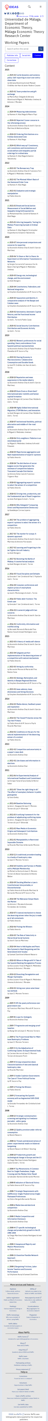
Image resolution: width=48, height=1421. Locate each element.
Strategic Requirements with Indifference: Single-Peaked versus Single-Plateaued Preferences (24, 1193)
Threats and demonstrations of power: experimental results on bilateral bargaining (24, 1143)
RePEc (19, 1414)
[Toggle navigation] (29, 7)
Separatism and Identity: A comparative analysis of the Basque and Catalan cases (23, 300)
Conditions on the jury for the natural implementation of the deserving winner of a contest (23, 734)
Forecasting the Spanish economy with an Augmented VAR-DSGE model (23, 1098)
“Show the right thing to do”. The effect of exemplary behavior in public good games (24, 792)
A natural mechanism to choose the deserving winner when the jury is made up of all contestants (24, 915)
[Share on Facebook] (13, 13)
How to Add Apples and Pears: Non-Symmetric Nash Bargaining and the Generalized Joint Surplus (23, 949)
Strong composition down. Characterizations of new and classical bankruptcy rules (22, 1064)
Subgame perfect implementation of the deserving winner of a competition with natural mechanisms (24, 655)
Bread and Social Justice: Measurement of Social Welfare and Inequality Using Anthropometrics (21, 208)
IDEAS (11, 1414)
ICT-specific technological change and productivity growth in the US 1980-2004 (23, 1230)
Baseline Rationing (23, 803)
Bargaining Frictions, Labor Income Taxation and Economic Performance (22, 1269)
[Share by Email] (21, 13)
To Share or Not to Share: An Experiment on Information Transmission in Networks (24, 259)
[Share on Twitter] (11, 13)
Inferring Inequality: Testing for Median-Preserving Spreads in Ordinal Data (24, 224)
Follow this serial (23, 16)
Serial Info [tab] (26, 55)
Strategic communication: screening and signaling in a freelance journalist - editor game (22, 1118)
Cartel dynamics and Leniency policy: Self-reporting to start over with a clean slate (23, 77)
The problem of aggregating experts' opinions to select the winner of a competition (24, 522)
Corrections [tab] (11, 60)
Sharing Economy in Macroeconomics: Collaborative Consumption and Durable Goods (20, 359)
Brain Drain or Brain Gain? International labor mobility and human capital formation (23, 393)
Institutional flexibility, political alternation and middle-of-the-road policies (24, 424)
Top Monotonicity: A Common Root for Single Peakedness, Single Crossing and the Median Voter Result (23, 1171)
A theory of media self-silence (28, 642)
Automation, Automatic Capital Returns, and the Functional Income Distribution (24, 314)
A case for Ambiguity (23, 1017)
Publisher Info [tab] (12, 55)
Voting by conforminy (24, 667)
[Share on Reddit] (16, 13)
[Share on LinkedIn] (18, 13)
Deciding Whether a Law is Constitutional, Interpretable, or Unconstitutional (22, 885)
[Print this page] (23, 13)
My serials (35, 16)
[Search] (40, 49)
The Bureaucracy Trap (25, 168)
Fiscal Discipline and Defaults (28, 574)
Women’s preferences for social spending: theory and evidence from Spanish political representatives (24, 343)
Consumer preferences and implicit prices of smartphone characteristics (22, 587)
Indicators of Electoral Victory (27, 1183)
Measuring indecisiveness (26, 112)
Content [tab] (38, 55)
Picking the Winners (24, 927)
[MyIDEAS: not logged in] (41, 16)
